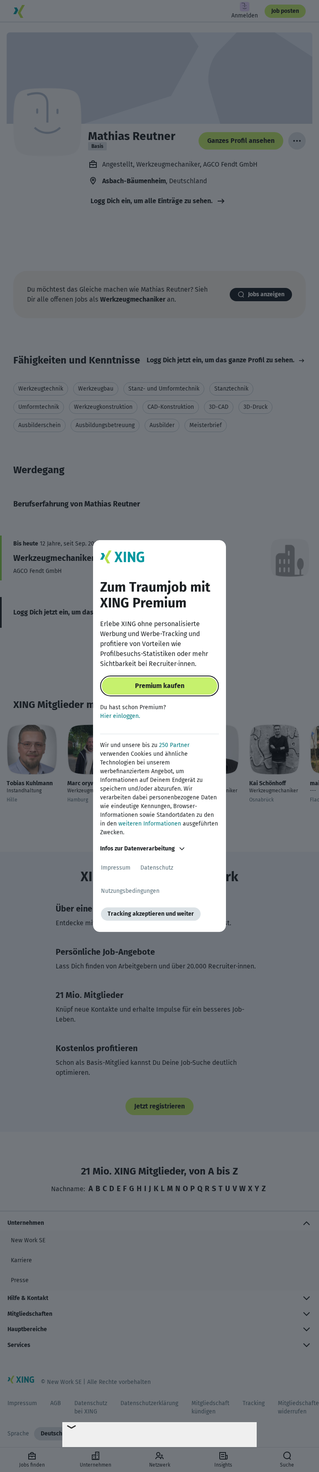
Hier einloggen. (120, 716)
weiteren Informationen (149, 823)
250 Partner (174, 745)
